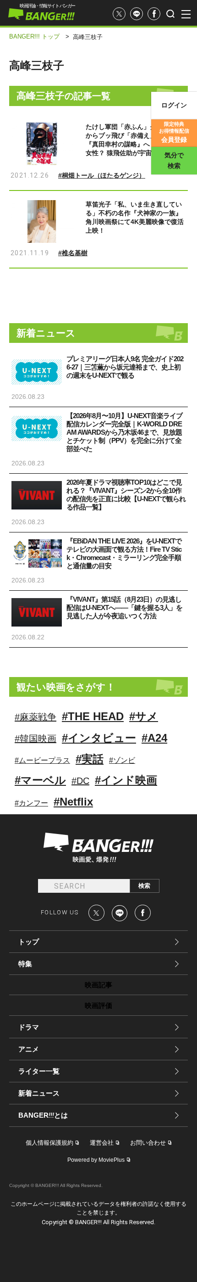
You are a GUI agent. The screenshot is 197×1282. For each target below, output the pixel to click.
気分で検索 (174, 160)
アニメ (28, 1049)
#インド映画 (126, 780)
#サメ (143, 716)
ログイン (174, 105)
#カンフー (31, 803)
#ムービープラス (42, 760)
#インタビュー (99, 738)
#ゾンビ (122, 760)
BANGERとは (43, 1115)
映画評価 (98, 1005)
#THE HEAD (93, 716)
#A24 (154, 738)
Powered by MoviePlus (96, 1160)
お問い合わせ (148, 1142)
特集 (25, 964)
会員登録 (174, 132)
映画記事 (98, 985)
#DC (80, 781)
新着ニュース (39, 1093)
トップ (28, 942)
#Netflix (73, 801)
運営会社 (102, 1142)
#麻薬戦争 (35, 717)
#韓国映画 (35, 738)
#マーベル (40, 780)
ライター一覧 (39, 1071)
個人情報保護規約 (49, 1142)
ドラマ (28, 1027)
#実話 (90, 759)
